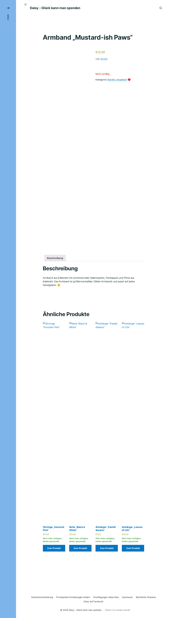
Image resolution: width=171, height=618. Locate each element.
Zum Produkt (54, 548)
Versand (103, 59)
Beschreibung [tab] (55, 258)
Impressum (127, 597)
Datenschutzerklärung (42, 597)
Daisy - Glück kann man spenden (55, 8)
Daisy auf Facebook (93, 601)
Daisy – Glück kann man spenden (85, 610)
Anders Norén (123, 610)
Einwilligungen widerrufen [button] (106, 597)
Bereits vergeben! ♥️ (119, 79)
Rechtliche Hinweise (146, 597)
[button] (8, 309)
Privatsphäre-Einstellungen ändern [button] (73, 597)
